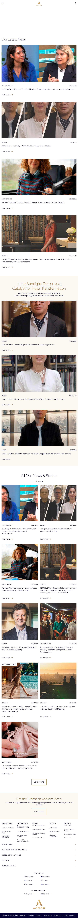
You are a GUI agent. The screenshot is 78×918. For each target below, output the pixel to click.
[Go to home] (39, 904)
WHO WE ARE (7, 844)
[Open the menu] (3, 3)
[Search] (75, 3)
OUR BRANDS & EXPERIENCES (14, 850)
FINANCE (5, 860)
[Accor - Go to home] (39, 3)
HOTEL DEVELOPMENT (11, 855)
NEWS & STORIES (9, 866)
